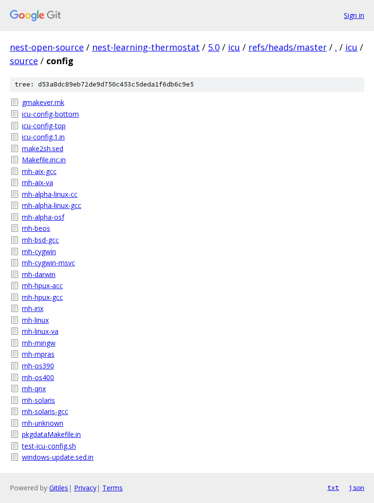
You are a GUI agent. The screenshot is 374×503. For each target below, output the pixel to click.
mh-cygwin (39, 251)
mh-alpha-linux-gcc (51, 205)
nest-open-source (47, 47)
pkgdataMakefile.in (51, 434)
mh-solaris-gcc (45, 411)
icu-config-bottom (50, 114)
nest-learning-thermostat (146, 47)
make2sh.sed (42, 148)
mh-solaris (38, 400)
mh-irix (32, 308)
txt (333, 487)
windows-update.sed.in (58, 457)
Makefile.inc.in (44, 159)
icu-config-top (44, 125)
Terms (112, 487)
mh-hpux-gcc (42, 297)
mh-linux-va (40, 331)
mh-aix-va (37, 182)
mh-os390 (38, 365)
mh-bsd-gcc (40, 239)
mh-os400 (38, 377)
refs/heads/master (287, 47)
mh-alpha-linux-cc (49, 194)
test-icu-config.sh (49, 446)
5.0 (214, 47)
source (24, 61)
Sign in (354, 15)
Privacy (85, 487)
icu (234, 47)
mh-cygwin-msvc (48, 262)
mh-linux (35, 320)
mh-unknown (42, 423)
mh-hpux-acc (42, 285)
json (356, 487)
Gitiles (58, 487)
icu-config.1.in (43, 136)
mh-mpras (38, 354)
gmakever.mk (43, 102)
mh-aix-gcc (39, 171)
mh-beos (36, 228)
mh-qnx (34, 388)
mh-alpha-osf (43, 217)
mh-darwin (39, 274)
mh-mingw (39, 342)
